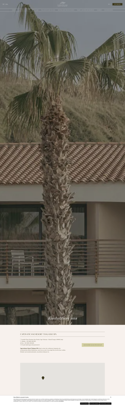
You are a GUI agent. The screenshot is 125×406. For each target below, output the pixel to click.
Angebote (99, 10)
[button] (43, 378)
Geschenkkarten (108, 10)
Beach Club (35, 10)
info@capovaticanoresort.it (33, 345)
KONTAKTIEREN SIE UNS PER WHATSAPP (93, 345)
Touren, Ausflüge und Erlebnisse (85, 10)
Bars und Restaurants (24, 10)
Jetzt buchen (117, 4)
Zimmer (14, 10)
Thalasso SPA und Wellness (48, 10)
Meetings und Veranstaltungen (66, 10)
